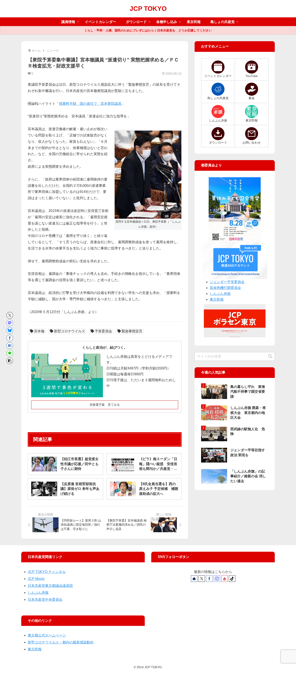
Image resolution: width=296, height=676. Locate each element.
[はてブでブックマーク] (10, 345)
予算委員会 (103, 331)
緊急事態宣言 (132, 331)
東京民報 (217, 299)
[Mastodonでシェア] (10, 323)
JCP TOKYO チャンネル (47, 572)
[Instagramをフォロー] (217, 578)
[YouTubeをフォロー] (224, 578)
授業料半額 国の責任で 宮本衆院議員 (90, 103)
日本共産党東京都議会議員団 (50, 585)
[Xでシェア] (10, 315)
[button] (10, 361)
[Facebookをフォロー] (209, 578)
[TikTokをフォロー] (232, 578)
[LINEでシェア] (10, 353)
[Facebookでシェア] (10, 338)
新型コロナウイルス (69, 331)
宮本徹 (39, 331)
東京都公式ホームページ (47, 635)
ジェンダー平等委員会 (227, 282)
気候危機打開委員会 (225, 288)
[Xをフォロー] (201, 578)
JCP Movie (36, 579)
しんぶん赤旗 (220, 293)
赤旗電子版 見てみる (104, 404)
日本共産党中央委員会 (45, 599)
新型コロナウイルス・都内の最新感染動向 (61, 642)
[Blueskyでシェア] (10, 330)
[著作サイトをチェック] (194, 578)
